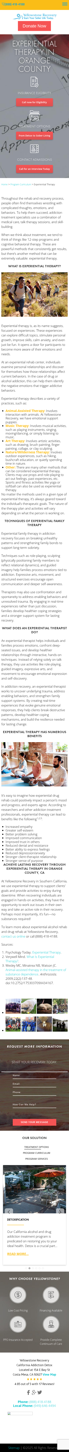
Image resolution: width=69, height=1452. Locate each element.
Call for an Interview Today (34, 168)
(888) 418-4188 (15, 5)
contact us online (13, 936)
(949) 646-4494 (34, 1406)
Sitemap (14, 1448)
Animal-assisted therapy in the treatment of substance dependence (36, 972)
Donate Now (34, 25)
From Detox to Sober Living (34, 135)
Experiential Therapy (46, 952)
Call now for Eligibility (34, 102)
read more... (18, 1254)
